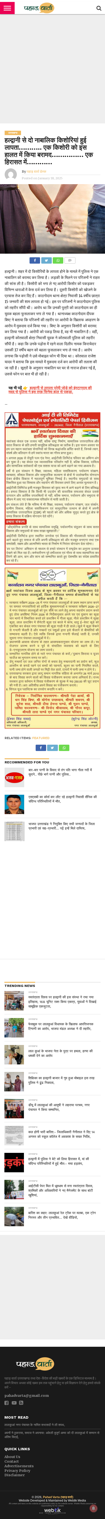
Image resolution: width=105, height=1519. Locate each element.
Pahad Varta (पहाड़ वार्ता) (58, 1497)
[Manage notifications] (93, 1508)
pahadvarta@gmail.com (26, 1395)
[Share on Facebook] (35, 259)
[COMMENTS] (69, 259)
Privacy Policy (17, 1470)
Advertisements (19, 1466)
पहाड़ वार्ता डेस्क (36, 171)
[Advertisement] (52, 69)
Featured (41, 738)
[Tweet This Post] (46, 259)
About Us (12, 1457)
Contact (11, 1461)
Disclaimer (14, 1475)
